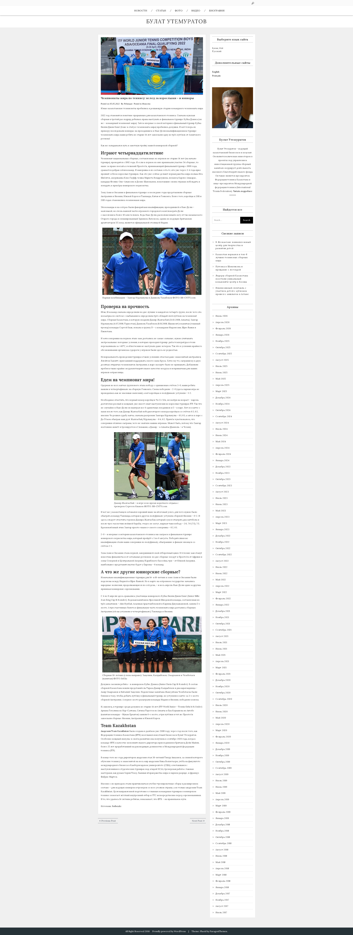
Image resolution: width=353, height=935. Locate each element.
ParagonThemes (218, 931)
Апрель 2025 (222, 385)
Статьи (161, 10)
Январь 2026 (222, 335)
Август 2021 (222, 636)
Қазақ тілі (217, 48)
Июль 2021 (221, 642)
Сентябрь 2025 (224, 353)
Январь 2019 (222, 818)
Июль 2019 (221, 780)
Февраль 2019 (223, 812)
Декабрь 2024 (223, 397)
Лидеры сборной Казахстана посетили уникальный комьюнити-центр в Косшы (232, 278)
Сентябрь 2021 (224, 630)
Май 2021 (220, 655)
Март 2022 (221, 592)
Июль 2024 (222, 429)
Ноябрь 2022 (222, 542)
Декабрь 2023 (223, 466)
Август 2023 (222, 491)
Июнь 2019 (221, 787)
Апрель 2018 (222, 868)
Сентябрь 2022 (224, 554)
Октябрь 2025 (223, 347)
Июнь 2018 (221, 856)
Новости (140, 10)
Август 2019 (222, 774)
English (215, 72)
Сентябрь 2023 (224, 485)
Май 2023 (221, 510)
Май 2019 (221, 793)
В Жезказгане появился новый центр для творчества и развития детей (233, 245)
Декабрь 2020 (223, 680)
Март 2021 (221, 667)
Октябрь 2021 (223, 623)
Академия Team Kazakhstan (115, 731)
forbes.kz (116, 806)
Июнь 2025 (222, 372)
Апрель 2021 (222, 661)
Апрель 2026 (222, 322)
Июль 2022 (222, 567)
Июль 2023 (222, 498)
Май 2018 (220, 862)
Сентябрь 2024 (224, 416)
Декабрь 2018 (223, 824)
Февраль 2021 (223, 674)
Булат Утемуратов (176, 21)
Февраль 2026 (223, 328)
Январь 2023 (222, 529)
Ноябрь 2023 (222, 473)
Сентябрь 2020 (224, 699)
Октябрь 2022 (223, 548)
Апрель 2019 (222, 799)
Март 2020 (221, 730)
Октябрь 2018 (223, 837)
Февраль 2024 (223, 454)
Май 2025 (221, 378)
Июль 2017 (221, 912)
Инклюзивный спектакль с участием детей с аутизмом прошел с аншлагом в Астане (232, 291)
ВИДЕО (195, 10)
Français (216, 75)
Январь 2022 (222, 604)
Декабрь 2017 (223, 893)
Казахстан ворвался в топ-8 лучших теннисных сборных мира (232, 257)
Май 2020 (221, 717)
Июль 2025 (222, 366)
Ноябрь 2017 (222, 900)
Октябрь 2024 (223, 410)
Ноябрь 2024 (222, 404)
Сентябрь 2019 (224, 768)
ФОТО (179, 10)
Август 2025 (222, 360)
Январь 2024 (222, 460)
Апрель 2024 (222, 448)
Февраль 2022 (223, 598)
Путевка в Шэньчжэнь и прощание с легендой (229, 268)
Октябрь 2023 (223, 479)
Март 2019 (221, 805)
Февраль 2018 (223, 881)
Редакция (128, 104)
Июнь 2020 (222, 711)
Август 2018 (222, 849)
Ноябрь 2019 (222, 755)
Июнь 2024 (222, 435)
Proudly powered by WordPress (169, 931)
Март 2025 (221, 391)
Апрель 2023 (222, 517)
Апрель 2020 (222, 724)
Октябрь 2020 (223, 692)
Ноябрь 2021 (222, 617)
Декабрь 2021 (223, 611)
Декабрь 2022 (223, 535)
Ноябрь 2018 (222, 830)
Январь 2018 (222, 887)
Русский (216, 51)
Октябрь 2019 (223, 761)
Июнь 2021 (221, 648)
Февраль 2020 (223, 736)
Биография (216, 10)
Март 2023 (221, 523)
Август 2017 (222, 906)
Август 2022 (222, 561)
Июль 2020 (222, 705)
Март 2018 (221, 874)
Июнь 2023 (222, 504)
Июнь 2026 (222, 316)
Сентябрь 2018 (224, 843)
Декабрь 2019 (223, 749)
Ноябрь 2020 (222, 686)
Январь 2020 (222, 743)
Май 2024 (221, 441)
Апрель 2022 (222, 586)
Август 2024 (222, 422)
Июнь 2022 (222, 573)
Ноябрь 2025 (222, 341)
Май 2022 (221, 579)
